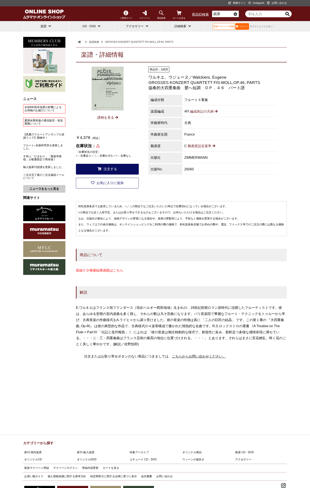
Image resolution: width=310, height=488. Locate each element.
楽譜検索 (94, 41)
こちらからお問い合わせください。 (199, 356)
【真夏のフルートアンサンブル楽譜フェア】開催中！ (43, 136)
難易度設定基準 (199, 146)
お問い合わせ (279, 2)
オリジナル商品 (192, 452)
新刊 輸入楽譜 (85, 452)
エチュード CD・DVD (143, 459)
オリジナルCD (33, 459)
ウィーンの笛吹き (193, 459)
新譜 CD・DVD (244, 452)
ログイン (243, 26)
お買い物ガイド (33, 476)
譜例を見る (105, 117)
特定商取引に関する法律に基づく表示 (113, 476)
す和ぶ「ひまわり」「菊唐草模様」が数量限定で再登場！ (42, 158)
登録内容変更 (90, 467)
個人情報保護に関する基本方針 (67, 476)
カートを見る (179, 18)
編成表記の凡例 (202, 111)
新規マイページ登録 (223, 26)
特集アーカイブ (139, 452)
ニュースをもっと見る (44, 188)
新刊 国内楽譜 (33, 452)
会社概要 (146, 476)
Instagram (258, 2)
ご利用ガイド (126, 18)
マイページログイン (65, 467)
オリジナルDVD (86, 459)
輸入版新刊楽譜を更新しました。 (43, 167)
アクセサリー (243, 459)
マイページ (144, 18)
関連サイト (239, 2)
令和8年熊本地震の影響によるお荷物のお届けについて (43, 109)
